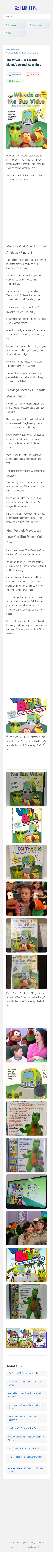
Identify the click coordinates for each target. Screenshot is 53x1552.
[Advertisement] (26, 212)
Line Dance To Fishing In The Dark (23, 1428)
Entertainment (16, 81)
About (13, 1547)
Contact (20, 1547)
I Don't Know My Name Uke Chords (23, 1373)
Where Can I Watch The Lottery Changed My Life (26, 1438)
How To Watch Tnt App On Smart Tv (23, 1448)
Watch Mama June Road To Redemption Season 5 (25, 1395)
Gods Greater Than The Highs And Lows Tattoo (25, 1383)
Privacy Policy (30, 1547)
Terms (40, 1547)
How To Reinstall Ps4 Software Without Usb (25, 1458)
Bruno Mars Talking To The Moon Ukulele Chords (25, 1407)
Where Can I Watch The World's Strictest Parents (26, 1470)
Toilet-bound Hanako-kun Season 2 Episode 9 (23, 1418)
